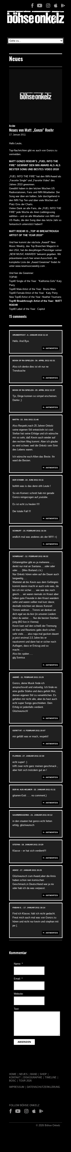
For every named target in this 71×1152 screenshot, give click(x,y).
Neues (23, 1074)
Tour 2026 (25, 1080)
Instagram (48, 5)
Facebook (32, 5)
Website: (18, 993)
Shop (43, 1074)
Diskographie (32, 1077)
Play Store (62, 5)
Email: (18, 978)
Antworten (52, 348)
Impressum (16, 1087)
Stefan (16, 845)
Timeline (50, 1077)
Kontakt (15, 1077)
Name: (18, 963)
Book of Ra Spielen (23, 360)
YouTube (40, 5)
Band (33, 1074)
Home (12, 1074)
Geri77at (17, 730)
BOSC (12, 1080)
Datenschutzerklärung (43, 1087)
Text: (16, 1008)
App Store (55, 5)
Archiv (12, 126)
